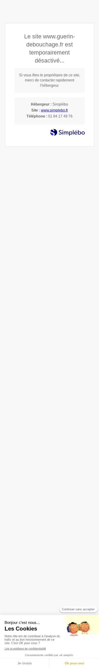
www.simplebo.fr (54, 110)
